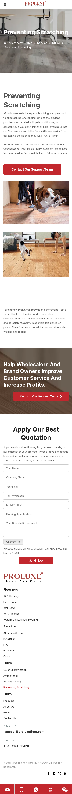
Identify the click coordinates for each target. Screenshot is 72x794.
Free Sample (10, 650)
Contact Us (9, 718)
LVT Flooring (10, 602)
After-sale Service (13, 632)
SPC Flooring (11, 596)
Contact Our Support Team (32, 169)
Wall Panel (9, 607)
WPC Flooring (11, 613)
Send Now (36, 560)
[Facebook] (48, 773)
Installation (9, 638)
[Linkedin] (54, 773)
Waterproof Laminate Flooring (20, 619)
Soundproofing (12, 681)
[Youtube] (65, 773)
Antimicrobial (10, 675)
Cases (7, 656)
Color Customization (15, 669)
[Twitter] (59, 773)
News (6, 712)
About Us (8, 706)
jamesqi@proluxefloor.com (23, 731)
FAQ (5, 644)
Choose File (13, 541)
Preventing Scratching (16, 687)
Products (8, 700)
